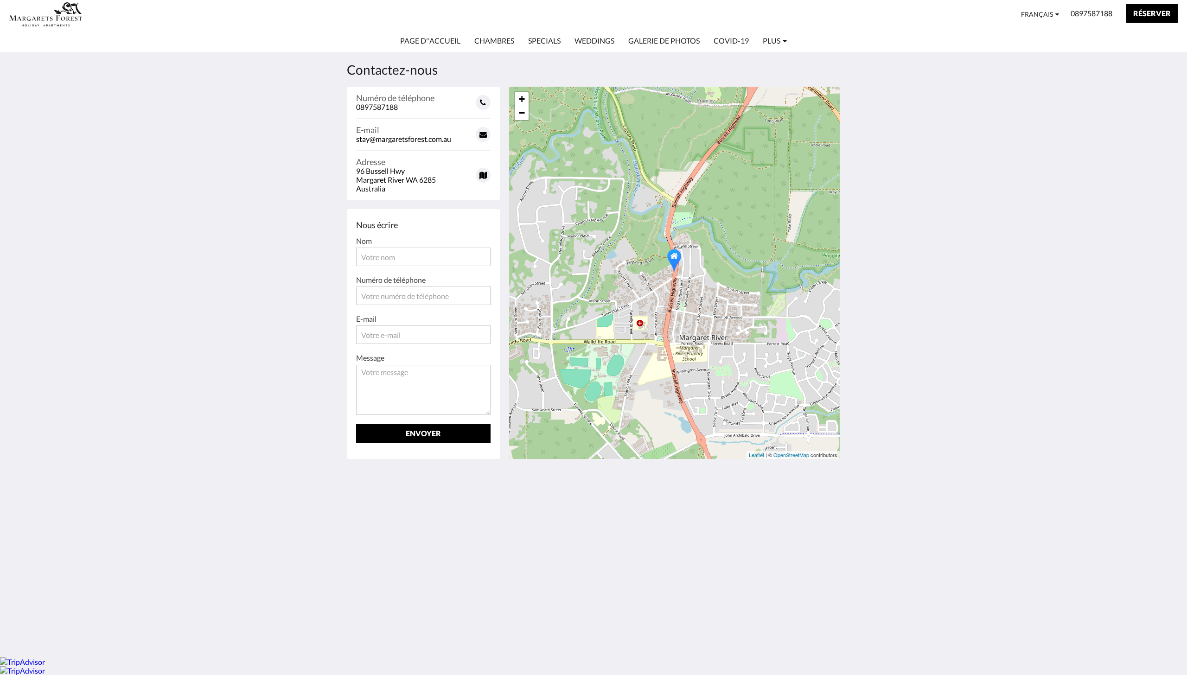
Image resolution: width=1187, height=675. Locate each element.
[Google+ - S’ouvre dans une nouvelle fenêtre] (719, 505)
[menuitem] (430, 40)
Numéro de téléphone (391, 279)
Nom (364, 240)
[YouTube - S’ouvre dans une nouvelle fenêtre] (821, 505)
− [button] (522, 113)
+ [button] (522, 99)
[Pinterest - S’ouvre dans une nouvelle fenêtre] (770, 505)
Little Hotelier (807, 570)
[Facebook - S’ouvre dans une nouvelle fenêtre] (694, 505)
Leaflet (756, 454)
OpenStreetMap (791, 454)
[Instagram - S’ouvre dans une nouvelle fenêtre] (745, 505)
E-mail (366, 318)
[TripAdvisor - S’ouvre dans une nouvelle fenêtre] (796, 505)
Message (370, 357)
